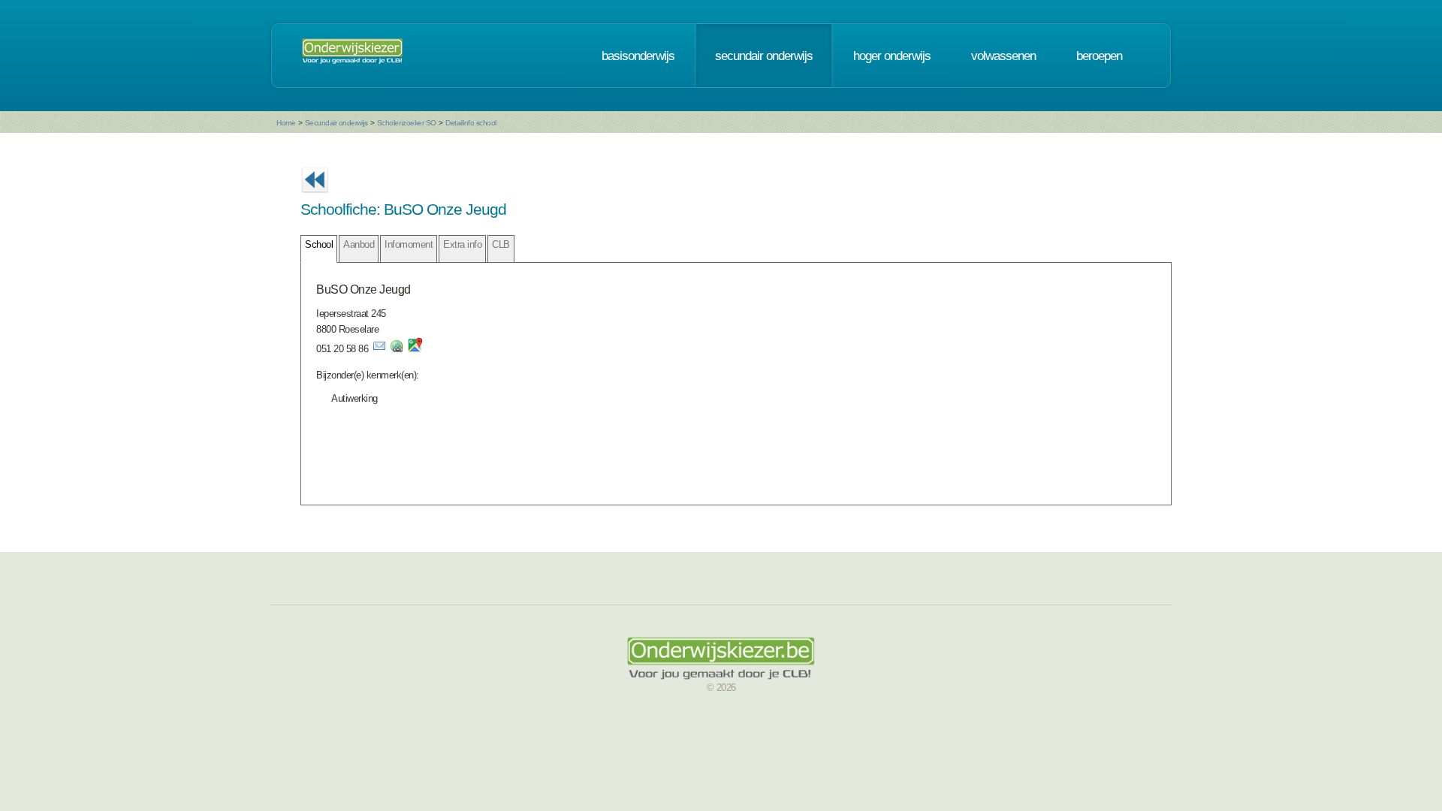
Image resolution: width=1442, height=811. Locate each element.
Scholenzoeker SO (406, 123)
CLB (501, 244)
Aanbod (358, 244)
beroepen (1099, 55)
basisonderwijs (638, 55)
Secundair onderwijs (336, 123)
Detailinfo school (470, 123)
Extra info (462, 244)
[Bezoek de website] (397, 348)
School (319, 244)
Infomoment (409, 244)
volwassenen (1003, 55)
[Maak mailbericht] (379, 348)
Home (285, 123)
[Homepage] (352, 55)
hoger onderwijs (892, 55)
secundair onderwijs (764, 55)
